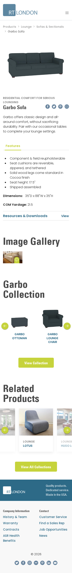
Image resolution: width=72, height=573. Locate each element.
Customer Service (53, 517)
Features (13, 146)
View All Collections (36, 467)
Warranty (10, 523)
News (43, 536)
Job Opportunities (53, 529)
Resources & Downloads (25, 215)
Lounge (26, 27)
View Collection (36, 363)
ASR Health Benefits (11, 538)
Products (9, 27)
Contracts (11, 529)
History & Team (15, 517)
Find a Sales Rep (51, 523)
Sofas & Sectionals (50, 27)
